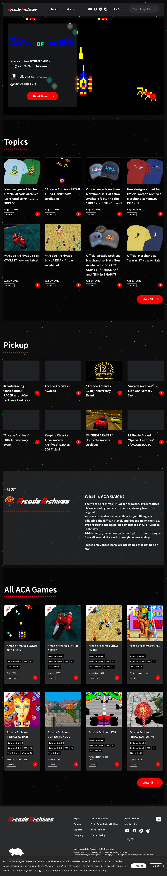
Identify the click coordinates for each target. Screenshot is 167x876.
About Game (40, 96)
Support (78, 829)
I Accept (138, 865)
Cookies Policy (98, 835)
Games (71, 9)
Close (156, 865)
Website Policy (98, 829)
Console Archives (99, 818)
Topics (54, 9)
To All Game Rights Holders (104, 824)
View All (148, 299)
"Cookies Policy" (54, 866)
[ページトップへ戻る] (158, 819)
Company (78, 835)
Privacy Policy (132, 818)
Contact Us (131, 824)
